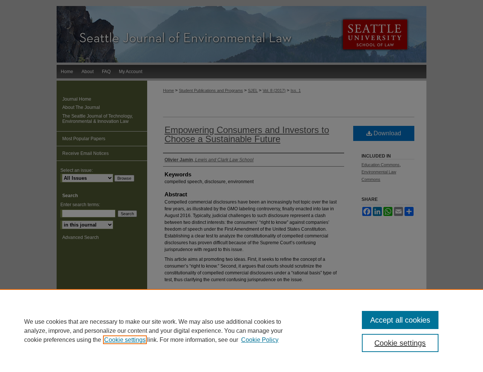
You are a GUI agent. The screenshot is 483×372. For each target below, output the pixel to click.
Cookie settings (125, 340)
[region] (241, 330)
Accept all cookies (400, 320)
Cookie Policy (259, 340)
